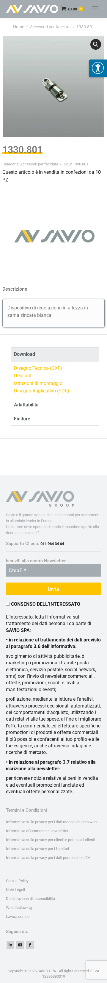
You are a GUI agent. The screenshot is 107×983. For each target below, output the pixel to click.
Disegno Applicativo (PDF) (41, 391)
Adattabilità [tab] (26, 405)
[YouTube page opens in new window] (20, 945)
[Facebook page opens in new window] (30, 945)
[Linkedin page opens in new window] (10, 945)
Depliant (23, 375)
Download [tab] (24, 354)
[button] (95, 44)
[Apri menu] (98, 68)
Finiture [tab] (22, 419)
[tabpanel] (55, 379)
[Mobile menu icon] (95, 9)
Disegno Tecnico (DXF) (38, 368)
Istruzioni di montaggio (38, 383)
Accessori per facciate (39, 164)
